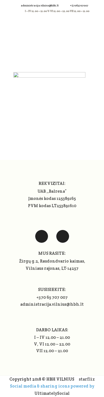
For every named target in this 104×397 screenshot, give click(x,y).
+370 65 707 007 (52, 297)
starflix (87, 379)
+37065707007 (79, 5)
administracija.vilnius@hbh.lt (40, 5)
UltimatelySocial (52, 393)
